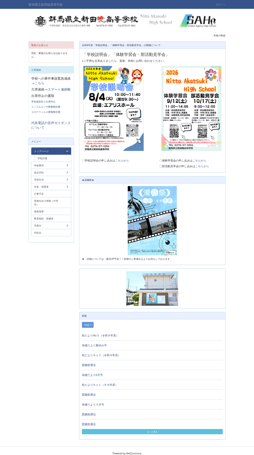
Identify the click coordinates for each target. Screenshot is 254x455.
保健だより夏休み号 (94, 345)
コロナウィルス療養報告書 (45, 112)
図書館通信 (89, 365)
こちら (39, 83)
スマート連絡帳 (59, 89)
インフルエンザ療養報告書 (45, 106)
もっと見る (152, 431)
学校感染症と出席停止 (43, 101)
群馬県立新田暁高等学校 (46, 4)
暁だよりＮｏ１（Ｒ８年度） (100, 385)
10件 (87, 325)
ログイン (220, 4)
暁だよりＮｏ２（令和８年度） (101, 355)
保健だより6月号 (92, 375)
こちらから (122, 160)
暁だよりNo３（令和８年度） (100, 335)
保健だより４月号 (93, 404)
